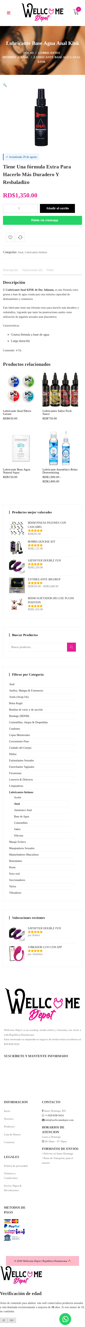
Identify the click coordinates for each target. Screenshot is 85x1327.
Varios (12, 886)
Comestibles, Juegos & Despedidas (28, 722)
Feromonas (15, 773)
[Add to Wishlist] (10, 238)
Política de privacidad (15, 1165)
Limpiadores (16, 785)
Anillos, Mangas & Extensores (26, 690)
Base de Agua (21, 816)
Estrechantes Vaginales (21, 766)
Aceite (17, 797)
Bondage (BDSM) (19, 716)
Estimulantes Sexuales (21, 760)
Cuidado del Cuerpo (20, 747)
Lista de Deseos (12, 1134)
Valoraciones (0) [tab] (32, 270)
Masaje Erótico (17, 841)
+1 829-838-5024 (54, 1115)
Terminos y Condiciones (11, 1175)
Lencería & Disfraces (21, 779)
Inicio (28, 52)
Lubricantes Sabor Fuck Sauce (57, 412)
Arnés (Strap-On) (19, 696)
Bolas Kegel (16, 703)
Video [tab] (50, 270)
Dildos (12, 754)
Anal (25, 57)
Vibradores (15, 892)
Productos (9, 1126)
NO (11, 1320)
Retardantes (15, 861)
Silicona (18, 835)
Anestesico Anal (23, 810)
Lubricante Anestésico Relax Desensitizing (60, 471)
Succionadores (17, 880)
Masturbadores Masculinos (24, 854)
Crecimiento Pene (19, 741)
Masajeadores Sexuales (21, 848)
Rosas (12, 867)
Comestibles (20, 822)
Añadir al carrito (57, 208)
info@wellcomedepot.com (59, 1119)
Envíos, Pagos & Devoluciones (13, 1188)
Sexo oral (14, 873)
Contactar (9, 1142)
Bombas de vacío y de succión (26, 709)
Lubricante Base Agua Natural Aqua (16, 471)
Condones (14, 728)
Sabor (17, 829)
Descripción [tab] (10, 270)
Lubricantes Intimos (36, 252)
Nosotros (8, 1118)
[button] (5, 85)
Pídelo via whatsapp (44, 220)
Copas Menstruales (19, 735)
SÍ (4, 1320)
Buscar (73, 649)
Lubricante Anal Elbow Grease (17, 412)
